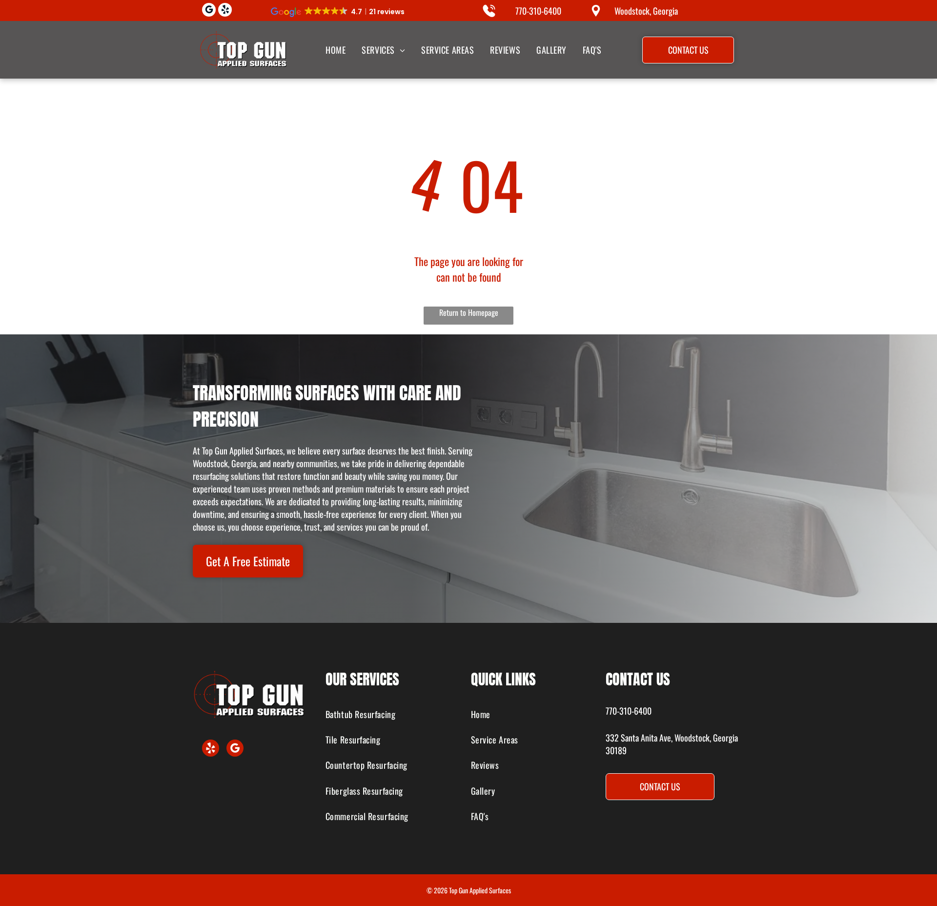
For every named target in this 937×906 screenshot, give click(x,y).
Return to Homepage (468, 312)
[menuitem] (335, 50)
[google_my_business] (209, 11)
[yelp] (225, 11)
